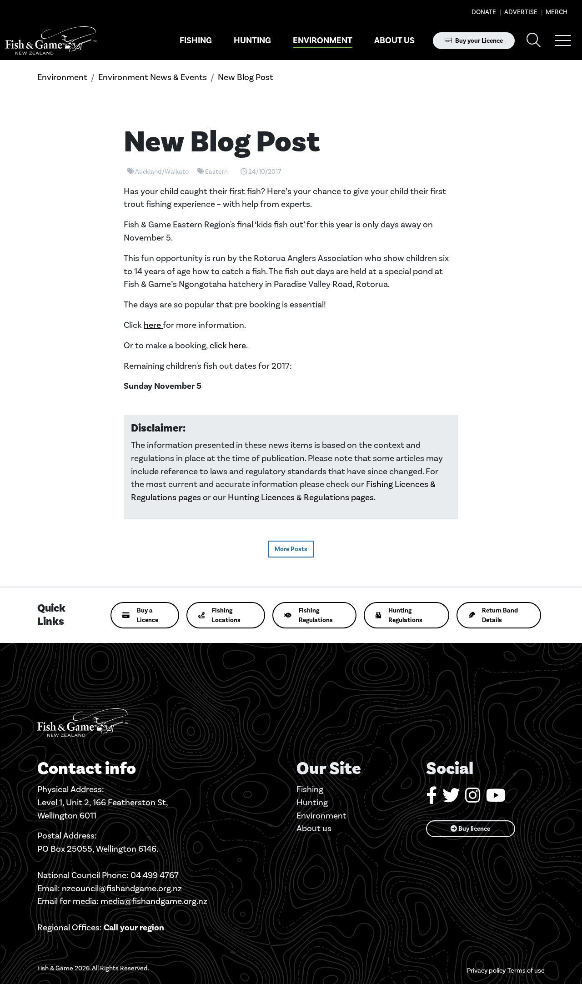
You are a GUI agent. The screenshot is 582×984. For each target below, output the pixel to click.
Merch (555, 12)
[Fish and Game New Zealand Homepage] (50, 41)
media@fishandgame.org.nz (153, 901)
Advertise (520, 12)
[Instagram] (473, 798)
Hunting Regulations (405, 615)
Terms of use (526, 970)
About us (394, 40)
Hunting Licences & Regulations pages (301, 497)
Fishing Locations (226, 615)
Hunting (252, 40)
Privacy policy (486, 970)
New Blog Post (245, 77)
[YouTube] (496, 798)
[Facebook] (431, 798)
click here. (229, 345)
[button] (563, 40)
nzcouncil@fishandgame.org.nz (122, 888)
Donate (484, 12)
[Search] (534, 41)
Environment (322, 40)
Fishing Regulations (316, 615)
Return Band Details (500, 615)
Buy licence (473, 829)
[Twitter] (451, 798)
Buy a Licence (147, 615)
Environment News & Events (152, 77)
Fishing (196, 40)
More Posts (291, 549)
